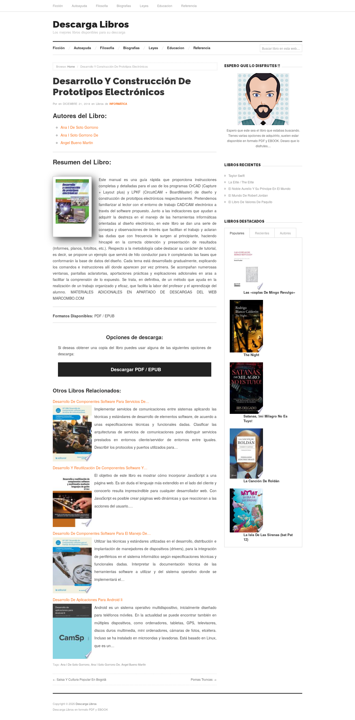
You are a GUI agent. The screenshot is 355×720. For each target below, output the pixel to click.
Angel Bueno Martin (77, 142)
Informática (118, 104)
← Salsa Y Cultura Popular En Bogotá (79, 679)
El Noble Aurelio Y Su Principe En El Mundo (259, 188)
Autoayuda (79, 5)
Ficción (58, 5)
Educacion (164, 5)
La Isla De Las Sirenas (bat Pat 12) (268, 537)
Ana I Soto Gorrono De (79, 135)
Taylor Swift (236, 175)
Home (71, 66)
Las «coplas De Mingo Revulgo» (269, 292)
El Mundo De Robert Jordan (248, 195)
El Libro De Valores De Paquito (250, 202)
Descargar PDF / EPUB (136, 369)
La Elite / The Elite (241, 182)
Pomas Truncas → (203, 679)
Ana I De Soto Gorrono (79, 127)
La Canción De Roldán (261, 480)
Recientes (262, 233)
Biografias (124, 5)
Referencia (189, 5)
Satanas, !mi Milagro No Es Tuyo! (265, 418)
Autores (285, 233)
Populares (237, 233)
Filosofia (102, 5)
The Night (251, 354)
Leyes (144, 5)
